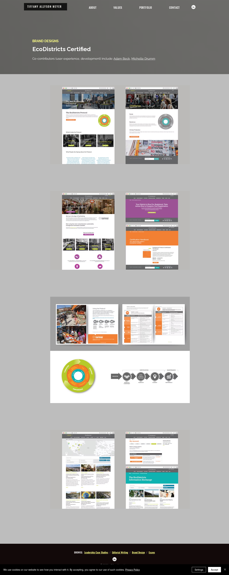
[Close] (225, 569)
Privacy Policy (132, 569)
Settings (199, 569)
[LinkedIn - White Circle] (193, 7)
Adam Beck (121, 58)
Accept (214, 569)
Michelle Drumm (143, 58)
